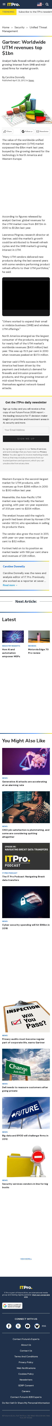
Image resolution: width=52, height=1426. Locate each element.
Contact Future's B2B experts (26, 1397)
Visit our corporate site (37, 1296)
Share (9, 131)
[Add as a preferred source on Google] (12, 1306)
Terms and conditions (26, 1356)
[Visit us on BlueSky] (36, 1326)
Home (5, 27)
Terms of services (38, 449)
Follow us (28, 131)
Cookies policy (26, 1373)
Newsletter (44, 131)
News (31, 80)
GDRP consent (26, 1385)
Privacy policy (26, 1362)
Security (19, 27)
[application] (26, 294)
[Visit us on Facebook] (8, 1326)
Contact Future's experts (26, 1339)
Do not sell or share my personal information (26, 1402)
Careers (26, 1391)
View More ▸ (26, 1259)
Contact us (26, 1350)
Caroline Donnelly (15, 77)
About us (26, 1344)
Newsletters (26, 1379)
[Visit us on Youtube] (27, 1326)
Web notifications (26, 1368)
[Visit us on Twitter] (18, 1326)
